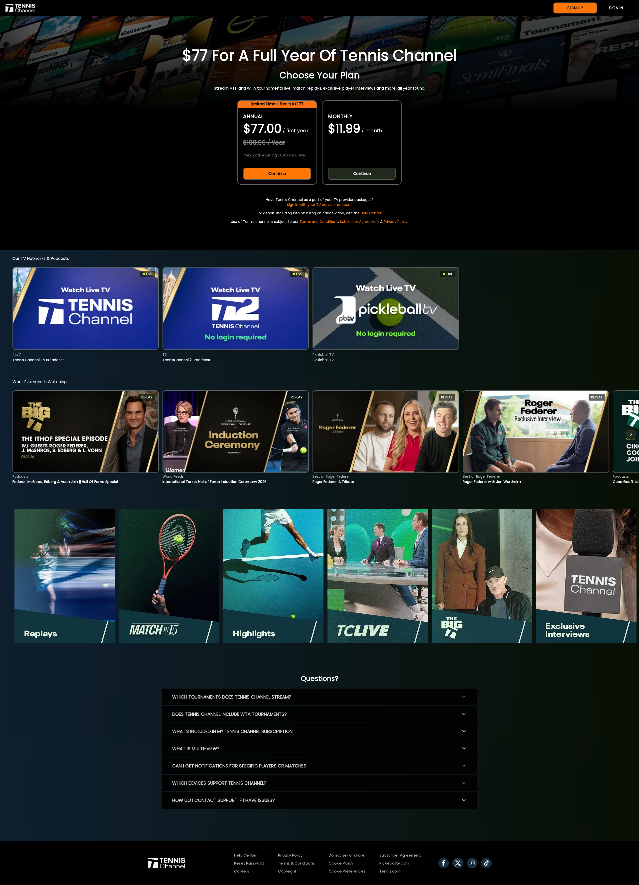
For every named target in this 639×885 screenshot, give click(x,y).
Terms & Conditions (296, 863)
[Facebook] (444, 863)
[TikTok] (487, 863)
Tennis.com (390, 871)
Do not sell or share (346, 855)
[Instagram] (473, 863)
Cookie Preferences (347, 871)
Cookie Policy (341, 863)
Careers (241, 871)
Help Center (371, 213)
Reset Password (249, 863)
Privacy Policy (395, 221)
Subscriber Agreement (359, 221)
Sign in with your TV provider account (319, 204)
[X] (459, 863)
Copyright (287, 871)
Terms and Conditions (319, 221)
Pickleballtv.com (394, 863)
